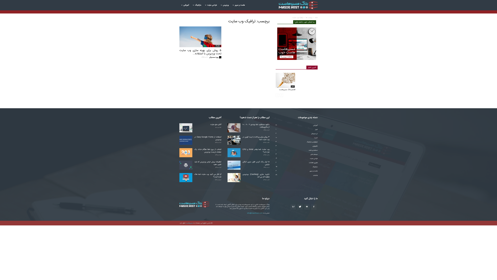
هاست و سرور (240, 5)
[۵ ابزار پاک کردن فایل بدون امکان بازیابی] (234, 165)
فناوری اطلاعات (313, 163)
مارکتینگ (198, 5)
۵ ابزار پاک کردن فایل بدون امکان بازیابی (256, 163)
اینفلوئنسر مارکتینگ (312, 142)
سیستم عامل (314, 154)
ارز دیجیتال (314, 134)
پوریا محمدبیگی (213, 57)
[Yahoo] (293, 207)
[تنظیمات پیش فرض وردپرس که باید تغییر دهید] (185, 165)
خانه (316, 17)
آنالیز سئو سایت (215, 124)
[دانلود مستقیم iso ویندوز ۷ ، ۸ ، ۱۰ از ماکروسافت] (234, 127)
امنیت (316, 138)
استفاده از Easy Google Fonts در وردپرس (207, 138)
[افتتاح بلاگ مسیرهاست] (285, 80)
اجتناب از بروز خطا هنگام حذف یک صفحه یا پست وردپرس (207, 151)
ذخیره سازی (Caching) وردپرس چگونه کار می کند (256, 175)
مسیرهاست (189, 223)
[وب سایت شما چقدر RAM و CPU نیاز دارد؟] (234, 152)
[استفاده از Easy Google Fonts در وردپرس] (185, 140)
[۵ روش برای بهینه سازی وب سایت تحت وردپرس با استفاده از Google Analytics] (200, 36)
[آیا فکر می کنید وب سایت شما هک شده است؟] (185, 177)
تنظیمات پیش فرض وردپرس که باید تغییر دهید (207, 163)
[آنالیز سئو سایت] (185, 127)
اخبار (293, 86)
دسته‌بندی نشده (313, 150)
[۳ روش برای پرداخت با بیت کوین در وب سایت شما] (234, 140)
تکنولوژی (315, 146)
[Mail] (306, 207)
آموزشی (186, 5)
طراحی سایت (212, 5)
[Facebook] (313, 207)
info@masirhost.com (255, 213)
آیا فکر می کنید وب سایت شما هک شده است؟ (207, 175)
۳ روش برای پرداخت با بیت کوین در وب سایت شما (256, 138)
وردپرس (226, 5)
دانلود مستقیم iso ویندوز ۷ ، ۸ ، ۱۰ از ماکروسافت (256, 126)
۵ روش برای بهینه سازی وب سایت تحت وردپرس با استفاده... (200, 52)
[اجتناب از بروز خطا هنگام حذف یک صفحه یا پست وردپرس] (185, 152)
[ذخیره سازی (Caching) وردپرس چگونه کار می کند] (234, 177)
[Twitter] (300, 207)
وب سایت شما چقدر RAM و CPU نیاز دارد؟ (256, 151)
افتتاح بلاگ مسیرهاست (287, 89)
